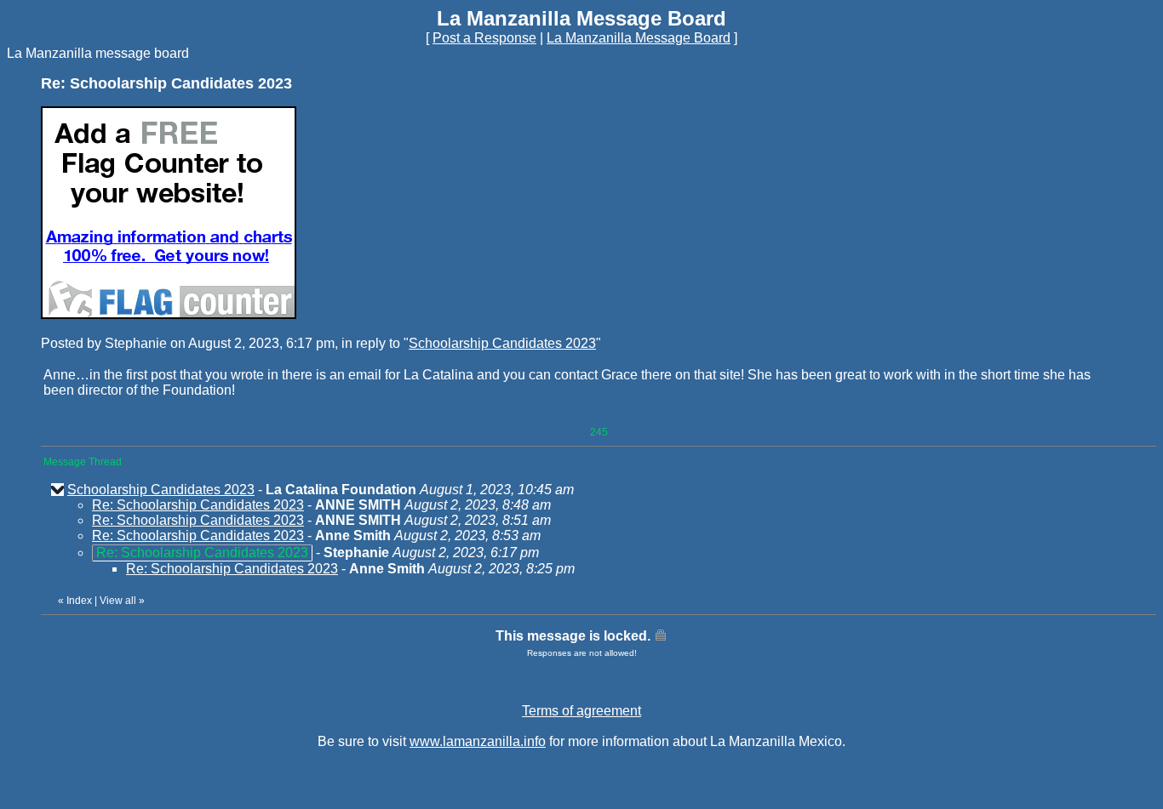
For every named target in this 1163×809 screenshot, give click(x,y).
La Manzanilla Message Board (638, 38)
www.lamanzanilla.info (478, 741)
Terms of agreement (581, 711)
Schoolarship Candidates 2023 (502, 343)
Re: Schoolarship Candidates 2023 (198, 505)
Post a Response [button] (484, 38)
